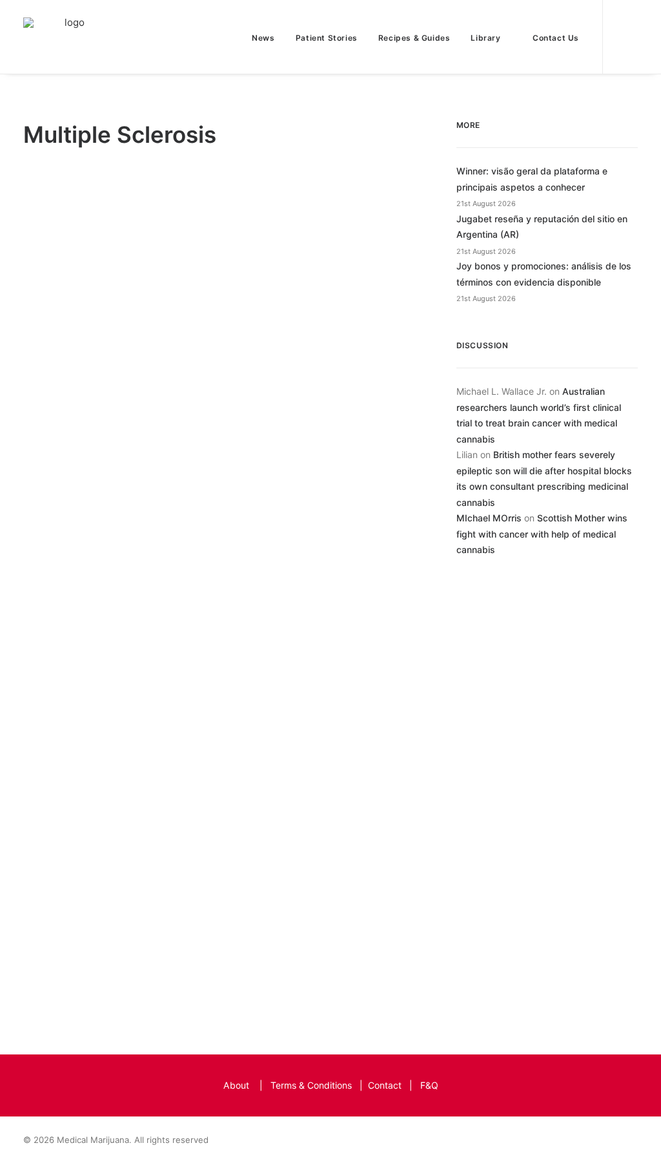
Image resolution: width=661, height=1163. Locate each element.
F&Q (429, 1085)
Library (485, 38)
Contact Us (556, 38)
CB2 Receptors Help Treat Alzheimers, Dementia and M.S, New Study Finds (189, 454)
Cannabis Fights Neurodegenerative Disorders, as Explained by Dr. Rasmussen (221, 896)
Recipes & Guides (414, 38)
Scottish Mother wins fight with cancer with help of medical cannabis (541, 533)
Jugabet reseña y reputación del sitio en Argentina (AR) (541, 226)
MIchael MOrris (489, 517)
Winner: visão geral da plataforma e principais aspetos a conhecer (531, 179)
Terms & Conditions (311, 1085)
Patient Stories (327, 38)
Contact (385, 1085)
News (263, 38)
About (236, 1085)
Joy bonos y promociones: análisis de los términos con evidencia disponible (543, 274)
